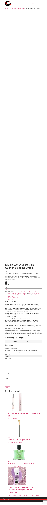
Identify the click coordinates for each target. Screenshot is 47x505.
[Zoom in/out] (1, 502)
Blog (20, 3)
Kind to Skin (16, 294)
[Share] (6, 502)
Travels (37, 495)
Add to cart (9, 289)
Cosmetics (31, 495)
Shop (24, 3)
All (21, 291)
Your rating (8, 354)
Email (6, 378)
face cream (10, 294)
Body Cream (26, 291)
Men (10, 293)
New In (28, 3)
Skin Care (11, 8)
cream (35, 293)
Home (15, 3)
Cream (15, 8)
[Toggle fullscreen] (3, 502)
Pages (37, 3)
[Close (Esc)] (8, 502)
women (29, 294)
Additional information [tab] (13, 297)
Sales (33, 3)
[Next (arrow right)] (3, 504)
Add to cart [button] (14, 418)
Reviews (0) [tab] (10, 299)
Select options (19, 442)
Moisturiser (14, 293)
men (21, 294)
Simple (36, 294)
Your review (8, 358)
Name (7, 373)
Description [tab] (10, 296)
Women (24, 293)
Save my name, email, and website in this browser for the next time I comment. (23, 384)
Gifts (20, 495)
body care (31, 293)
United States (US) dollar (8, 501)
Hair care (25, 495)
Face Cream (21, 8)
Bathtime (8, 495)
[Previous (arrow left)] (1, 504)
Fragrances (14, 495)
